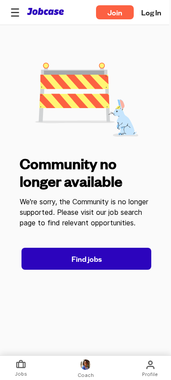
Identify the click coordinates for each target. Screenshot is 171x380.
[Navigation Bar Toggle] (15, 12)
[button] (15, 12)
